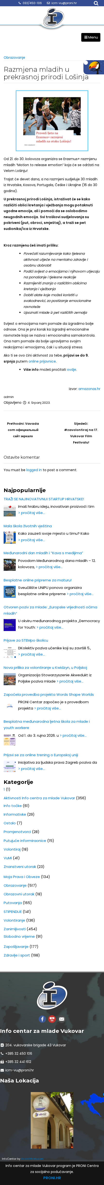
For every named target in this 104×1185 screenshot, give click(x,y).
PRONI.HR (52, 1178)
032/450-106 (32, 3)
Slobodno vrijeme (19, 936)
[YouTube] (52, 1018)
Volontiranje (14, 920)
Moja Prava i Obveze (22, 876)
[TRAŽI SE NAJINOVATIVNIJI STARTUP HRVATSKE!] (10, 511)
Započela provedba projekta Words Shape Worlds (49, 694)
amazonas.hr (88, 388)
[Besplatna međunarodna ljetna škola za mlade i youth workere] (10, 740)
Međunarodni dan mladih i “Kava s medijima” (43, 552)
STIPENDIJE (13, 911)
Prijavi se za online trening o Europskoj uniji (41, 754)
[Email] (61, 1018)
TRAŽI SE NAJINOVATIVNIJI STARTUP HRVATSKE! (44, 498)
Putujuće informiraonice (25, 840)
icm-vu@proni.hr (64, 3)
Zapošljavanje (16, 946)
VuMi (8, 857)
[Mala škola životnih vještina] (10, 538)
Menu (93, 37)
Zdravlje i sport (17, 955)
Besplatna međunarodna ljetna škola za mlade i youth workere (47, 724)
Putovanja (13, 902)
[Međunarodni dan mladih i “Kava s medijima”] (10, 565)
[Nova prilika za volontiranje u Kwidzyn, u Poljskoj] (10, 679)
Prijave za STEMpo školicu (26, 640)
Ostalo (10, 823)
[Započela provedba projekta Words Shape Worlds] (10, 706)
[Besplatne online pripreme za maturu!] (10, 592)
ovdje (71, 369)
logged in (34, 470)
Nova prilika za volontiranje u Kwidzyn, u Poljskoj (45, 667)
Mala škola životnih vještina (28, 525)
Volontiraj (12, 849)
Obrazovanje (14, 57)
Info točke (13, 805)
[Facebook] (42, 1018)
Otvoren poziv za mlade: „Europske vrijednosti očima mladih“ (50, 610)
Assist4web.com (32, 1159)
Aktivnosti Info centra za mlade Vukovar (39, 798)
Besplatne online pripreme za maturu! (38, 580)
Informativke (15, 814)
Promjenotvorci (17, 831)
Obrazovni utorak (19, 894)
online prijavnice (42, 361)
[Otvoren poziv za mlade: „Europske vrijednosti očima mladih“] (10, 625)
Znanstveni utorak (20, 866)
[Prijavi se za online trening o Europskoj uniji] (10, 767)
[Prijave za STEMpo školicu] (10, 652)
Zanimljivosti (15, 928)
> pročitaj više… (31, 512)
